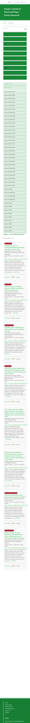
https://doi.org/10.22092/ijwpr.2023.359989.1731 (16, 341)
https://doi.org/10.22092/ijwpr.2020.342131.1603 (16, 468)
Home (4, 23)
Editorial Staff (8, 53)
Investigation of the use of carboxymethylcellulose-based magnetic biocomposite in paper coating (14, 247)
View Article (7, 277)
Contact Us (7, 78)
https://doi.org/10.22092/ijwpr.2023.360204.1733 (16, 383)
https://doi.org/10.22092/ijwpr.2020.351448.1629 (16, 425)
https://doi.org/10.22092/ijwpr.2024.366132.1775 (16, 300)
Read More (16, 272)
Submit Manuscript (9, 68)
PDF (16, 277)
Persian (11, 2)
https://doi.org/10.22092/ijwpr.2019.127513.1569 (16, 505)
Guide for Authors (9, 58)
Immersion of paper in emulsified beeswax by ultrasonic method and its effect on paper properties (14, 288)
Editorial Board (8, 49)
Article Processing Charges (11, 63)
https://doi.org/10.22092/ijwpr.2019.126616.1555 (16, 548)
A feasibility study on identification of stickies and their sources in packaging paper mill (14, 329)
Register (18, 2)
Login (23, 2)
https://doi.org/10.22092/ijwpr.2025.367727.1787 (16, 259)
